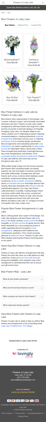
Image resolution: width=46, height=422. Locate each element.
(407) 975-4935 (23, 377)
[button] (41, 416)
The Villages (27, 325)
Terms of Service (6, 413)
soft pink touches (18, 223)
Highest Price (23, 25)
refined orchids (35, 185)
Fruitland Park (16, 325)
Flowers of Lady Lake (23, 2)
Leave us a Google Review (23, 392)
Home (3, 13)
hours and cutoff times (28, 257)
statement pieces (17, 235)
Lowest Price (36, 25)
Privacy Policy (20, 413)
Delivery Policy (23, 416)
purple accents (29, 220)
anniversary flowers (9, 141)
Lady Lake (5, 325)
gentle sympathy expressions (23, 180)
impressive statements (28, 156)
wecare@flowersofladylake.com (23, 379)
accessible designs (9, 156)
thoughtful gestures (16, 183)
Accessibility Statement (35, 413)
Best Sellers (10, 25)
